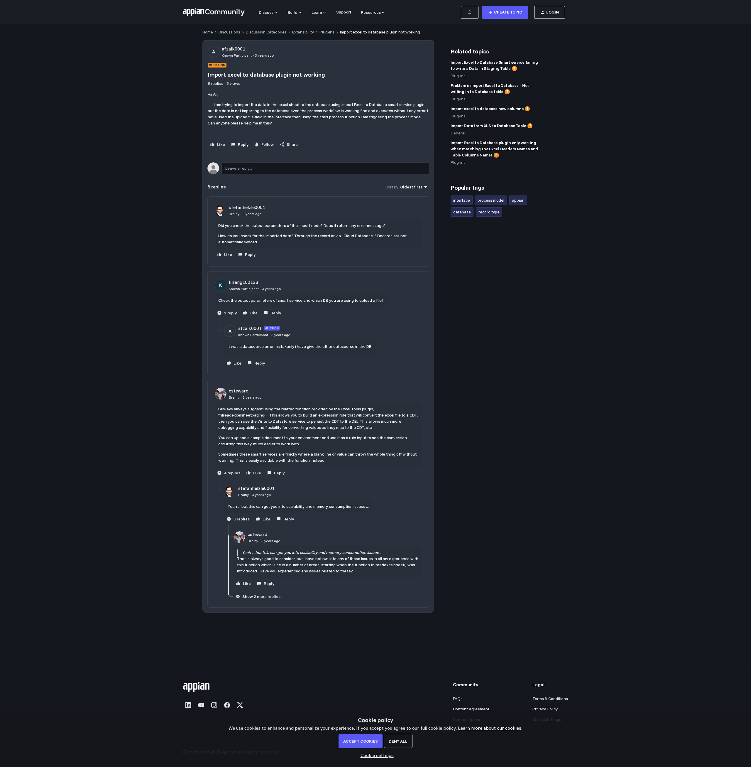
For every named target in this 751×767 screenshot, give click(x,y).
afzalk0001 (233, 49)
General (458, 133)
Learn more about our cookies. (490, 728)
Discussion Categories (266, 32)
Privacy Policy (545, 709)
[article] (318, 231)
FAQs (458, 698)
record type (489, 212)
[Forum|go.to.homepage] (214, 12)
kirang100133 (243, 282)
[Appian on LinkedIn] (188, 705)
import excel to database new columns (487, 108)
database (462, 212)
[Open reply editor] (318, 168)
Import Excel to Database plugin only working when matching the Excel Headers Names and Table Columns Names (494, 149)
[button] (505, 12)
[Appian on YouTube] (201, 705)
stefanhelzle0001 (247, 207)
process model (491, 200)
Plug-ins (326, 32)
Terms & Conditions (550, 698)
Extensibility (303, 32)
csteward (238, 391)
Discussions (229, 32)
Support (343, 12)
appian (518, 200)
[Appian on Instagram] (214, 705)
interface (461, 200)
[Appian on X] (240, 705)
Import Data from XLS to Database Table (488, 125)
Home (207, 32)
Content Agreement (471, 709)
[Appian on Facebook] (227, 705)
